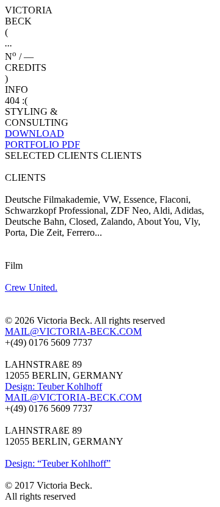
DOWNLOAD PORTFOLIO (42, 139)
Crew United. (31, 287)
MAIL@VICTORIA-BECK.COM (73, 331)
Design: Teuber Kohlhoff (53, 386)
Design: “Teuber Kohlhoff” (58, 463)
